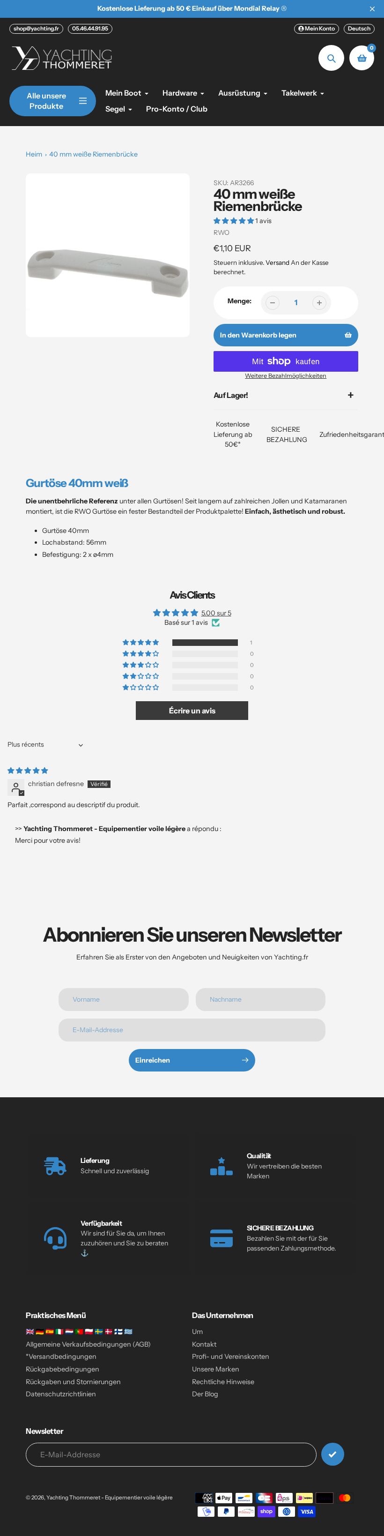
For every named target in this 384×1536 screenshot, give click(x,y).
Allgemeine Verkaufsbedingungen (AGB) (88, 1344)
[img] (27, 770)
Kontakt (204, 1344)
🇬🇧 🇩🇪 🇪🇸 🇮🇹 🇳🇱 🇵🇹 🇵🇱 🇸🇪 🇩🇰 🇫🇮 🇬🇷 (79, 1331)
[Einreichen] (332, 1454)
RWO (221, 232)
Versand (278, 262)
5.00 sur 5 (216, 613)
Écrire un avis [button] (192, 710)
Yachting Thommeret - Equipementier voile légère (109, 1497)
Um (197, 1331)
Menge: (239, 301)
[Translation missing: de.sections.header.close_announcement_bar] (372, 9)
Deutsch (359, 28)
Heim (34, 154)
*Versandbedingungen (61, 1356)
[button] (234, 221)
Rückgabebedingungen (62, 1369)
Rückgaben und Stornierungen (73, 1382)
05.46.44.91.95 (90, 28)
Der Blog (205, 1394)
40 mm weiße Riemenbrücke (93, 154)
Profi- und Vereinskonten (230, 1356)
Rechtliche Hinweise (223, 1382)
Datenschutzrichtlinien (61, 1394)
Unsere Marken (215, 1369)
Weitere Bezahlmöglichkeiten (285, 375)
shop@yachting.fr (36, 28)
